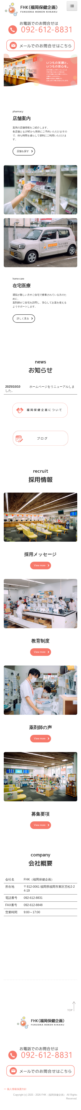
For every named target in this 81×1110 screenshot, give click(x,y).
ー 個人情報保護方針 (15, 1089)
